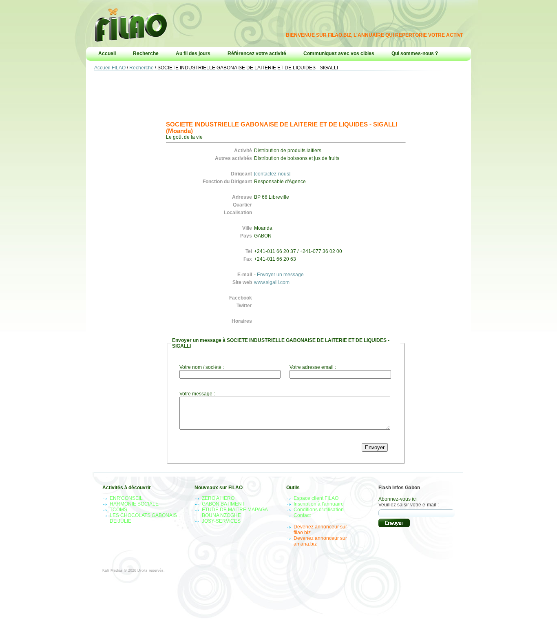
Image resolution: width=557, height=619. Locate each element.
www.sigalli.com (272, 282)
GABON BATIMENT (223, 504)
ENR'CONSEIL (126, 498)
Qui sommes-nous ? (414, 53)
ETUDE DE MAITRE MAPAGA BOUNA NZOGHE (234, 512)
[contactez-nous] (272, 174)
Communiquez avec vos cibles (338, 53)
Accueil (107, 53)
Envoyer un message (280, 274)
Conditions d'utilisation (319, 510)
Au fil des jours (193, 53)
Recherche (146, 53)
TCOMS (118, 510)
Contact (302, 515)
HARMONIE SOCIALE (134, 504)
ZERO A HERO (218, 498)
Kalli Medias (112, 570)
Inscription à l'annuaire (319, 504)
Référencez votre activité (257, 53)
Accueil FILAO (110, 68)
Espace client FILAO (316, 498)
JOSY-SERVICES (221, 521)
